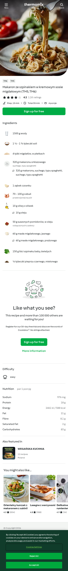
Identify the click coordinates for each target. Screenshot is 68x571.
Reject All (34, 556)
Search (61, 8)
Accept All (34, 565)
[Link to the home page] (34, 6)
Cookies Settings (34, 547)
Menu (6, 8)
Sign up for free (34, 111)
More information (34, 351)
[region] (34, 550)
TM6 (5, 81)
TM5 (13, 81)
